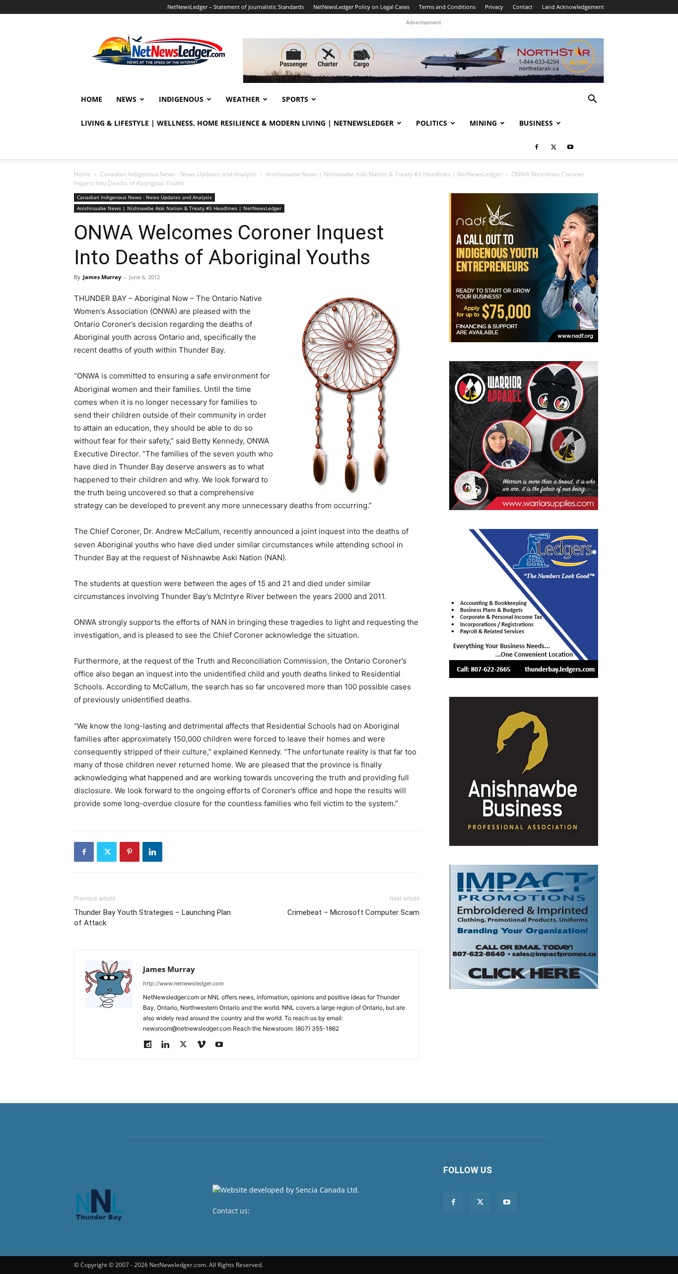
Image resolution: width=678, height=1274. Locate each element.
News (126, 99)
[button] (592, 100)
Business (536, 123)
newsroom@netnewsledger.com (305, 1210)
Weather (243, 99)
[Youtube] (570, 147)
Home (91, 99)
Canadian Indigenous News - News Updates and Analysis (178, 174)
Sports (295, 99)
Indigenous (181, 99)
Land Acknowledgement (573, 6)
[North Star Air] (423, 60)
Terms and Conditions (447, 6)
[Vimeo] (205, 1045)
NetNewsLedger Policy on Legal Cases (361, 6)
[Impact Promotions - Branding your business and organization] (523, 927)
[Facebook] (536, 147)
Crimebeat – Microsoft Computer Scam (353, 912)
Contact (523, 6)
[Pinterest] (129, 852)
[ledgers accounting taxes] (523, 603)
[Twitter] (553, 147)
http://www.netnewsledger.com (183, 983)
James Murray (102, 277)
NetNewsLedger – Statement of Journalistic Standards (235, 6)
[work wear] (523, 435)
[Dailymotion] (151, 1045)
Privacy (494, 6)
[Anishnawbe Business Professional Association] (523, 771)
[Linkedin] (152, 852)
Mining (483, 123)
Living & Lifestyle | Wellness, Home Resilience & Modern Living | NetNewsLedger (237, 123)
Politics (431, 123)
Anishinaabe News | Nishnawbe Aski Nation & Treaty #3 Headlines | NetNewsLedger (384, 174)
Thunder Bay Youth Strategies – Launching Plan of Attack (152, 917)
